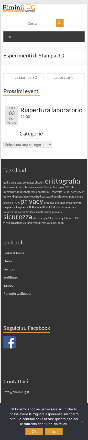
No (53, 431)
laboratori (29, 191)
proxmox (60, 202)
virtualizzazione (12, 222)
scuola (39, 211)
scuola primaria (53, 211)
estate (39, 187)
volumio (28, 222)
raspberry (9, 207)
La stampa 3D (23, 77)
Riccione (37, 207)
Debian (8, 261)
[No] (81, 421)
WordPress (39, 222)
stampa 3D (44, 218)
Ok (34, 431)
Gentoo (9, 269)
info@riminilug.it (16, 392)
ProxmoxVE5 (74, 202)
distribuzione (26, 187)
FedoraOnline (13, 253)
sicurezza (17, 216)
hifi (72, 187)
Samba (8, 285)
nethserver (77, 191)
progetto (49, 202)
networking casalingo (16, 196)
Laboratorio (66, 77)
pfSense (8, 202)
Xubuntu (52, 222)
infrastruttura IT (12, 191)
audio (6, 182)
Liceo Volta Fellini (59, 191)
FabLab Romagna (54, 187)
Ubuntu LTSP (71, 218)
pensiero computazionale (68, 196)
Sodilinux (10, 277)
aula (13, 182)
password (47, 196)
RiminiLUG (48, 207)
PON (17, 202)
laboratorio (42, 191)
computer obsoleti (33, 182)
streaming (58, 218)
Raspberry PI (23, 207)
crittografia (62, 180)
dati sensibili (10, 187)
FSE (67, 187)
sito (35, 218)
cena (19, 182)
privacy (31, 201)
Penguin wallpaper (17, 293)
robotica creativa (66, 207)
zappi (61, 222)
